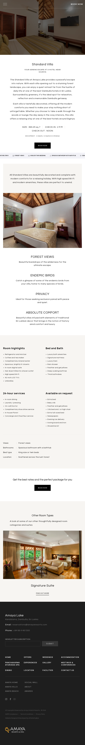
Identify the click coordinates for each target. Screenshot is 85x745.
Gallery (46, 662)
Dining (8, 670)
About (28, 687)
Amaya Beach (12, 691)
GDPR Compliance (11, 714)
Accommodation (70, 657)
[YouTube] (14, 699)
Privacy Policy (40, 714)
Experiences (30, 662)
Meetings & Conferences (68, 663)
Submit (50, 643)
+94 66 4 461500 (21, 630)
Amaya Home (11, 682)
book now (42, 145)
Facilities (47, 670)
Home (8, 657)
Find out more (42, 593)
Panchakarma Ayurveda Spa (12, 663)
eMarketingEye (34, 718)
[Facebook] (10, 699)
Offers (28, 657)
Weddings (47, 657)
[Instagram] (6, 699)
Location (29, 670)
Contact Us (67, 670)
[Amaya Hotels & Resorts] (15, 730)
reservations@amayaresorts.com (29, 625)
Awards (29, 691)
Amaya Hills (11, 687)
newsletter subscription (17, 639)
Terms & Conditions (26, 714)
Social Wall (31, 682)
